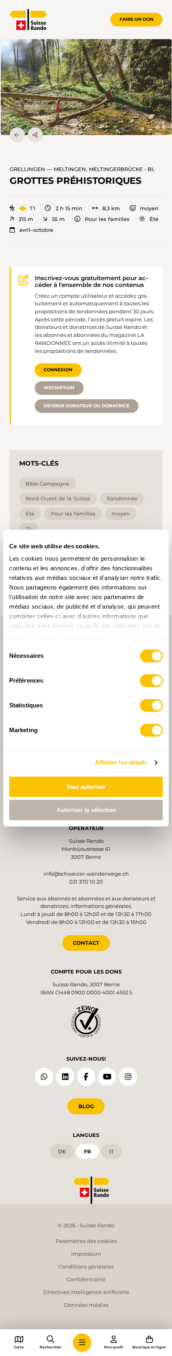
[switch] (151, 680)
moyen (149, 208)
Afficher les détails (121, 762)
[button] (86, 87)
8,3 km (111, 208)
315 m (25, 219)
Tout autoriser (86, 786)
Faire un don (137, 19)
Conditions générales (86, 1266)
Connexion (58, 369)
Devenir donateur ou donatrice (86, 405)
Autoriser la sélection (86, 809)
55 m (58, 219)
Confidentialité (86, 1279)
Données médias (86, 1305)
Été (154, 219)
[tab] (157, 127)
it (111, 1151)
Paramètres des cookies (86, 1241)
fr (87, 1151)
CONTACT (86, 943)
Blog (86, 1106)
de (62, 1151)
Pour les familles (107, 219)
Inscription (59, 387)
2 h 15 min (69, 208)
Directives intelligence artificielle (86, 1292)
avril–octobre (36, 230)
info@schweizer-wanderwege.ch (86, 873)
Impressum (86, 1253)
